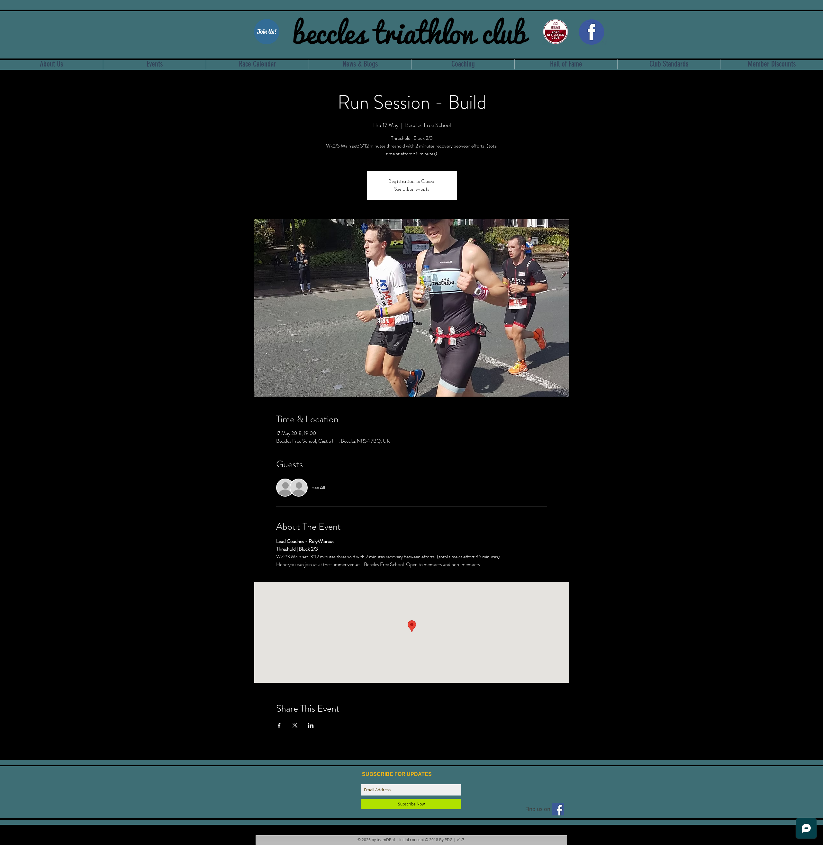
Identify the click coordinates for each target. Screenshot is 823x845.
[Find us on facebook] (558, 809)
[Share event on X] (295, 725)
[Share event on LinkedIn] (311, 725)
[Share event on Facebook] (279, 725)
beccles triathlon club (409, 30)
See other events (411, 189)
